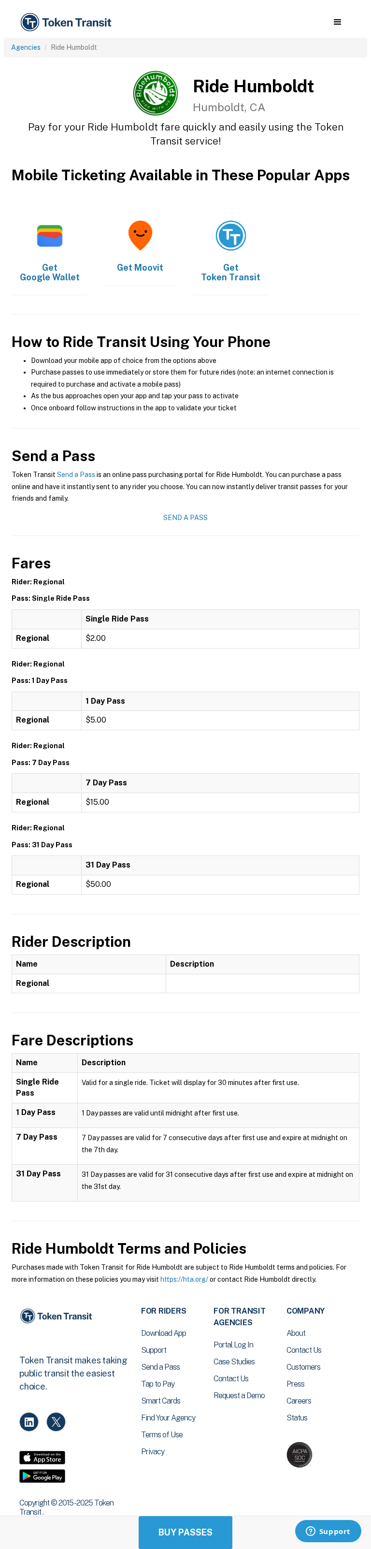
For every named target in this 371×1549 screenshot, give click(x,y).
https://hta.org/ (184, 1279)
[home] (67, 22)
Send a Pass (76, 474)
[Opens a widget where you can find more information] (328, 1532)
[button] (337, 22)
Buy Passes (185, 1532)
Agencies (26, 47)
